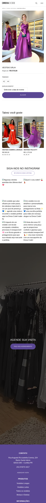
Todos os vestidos (23, 491)
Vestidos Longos (23, 483)
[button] (42, 3)
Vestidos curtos (23, 487)
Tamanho (5, 77)
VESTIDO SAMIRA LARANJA (12, 150)
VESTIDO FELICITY (30, 150)
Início (3, 8)
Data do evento (8, 86)
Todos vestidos (11, 8)
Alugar (23, 95)
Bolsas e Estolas (23, 495)
